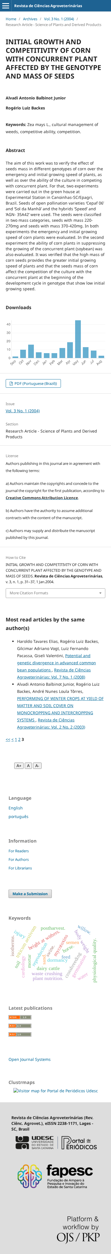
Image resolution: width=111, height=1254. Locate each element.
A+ (19, 765)
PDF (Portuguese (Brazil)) (35, 383)
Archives (30, 18)
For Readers (19, 850)
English (16, 808)
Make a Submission (30, 893)
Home (11, 18)
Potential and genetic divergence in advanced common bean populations (56, 663)
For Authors (19, 859)
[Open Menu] (5, 5)
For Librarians (20, 868)
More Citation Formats (29, 592)
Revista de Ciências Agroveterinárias (48, 5)
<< (8, 739)
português (18, 816)
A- (37, 765)
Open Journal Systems (30, 1059)
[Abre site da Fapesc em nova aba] (55, 1192)
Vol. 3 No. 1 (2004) (59, 18)
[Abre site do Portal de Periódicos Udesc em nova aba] (55, 1152)
